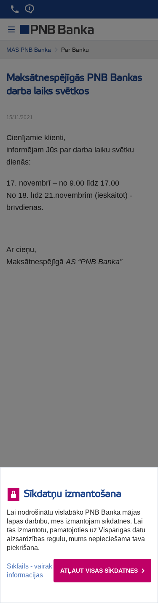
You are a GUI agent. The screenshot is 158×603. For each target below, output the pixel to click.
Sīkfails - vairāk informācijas (29, 571)
